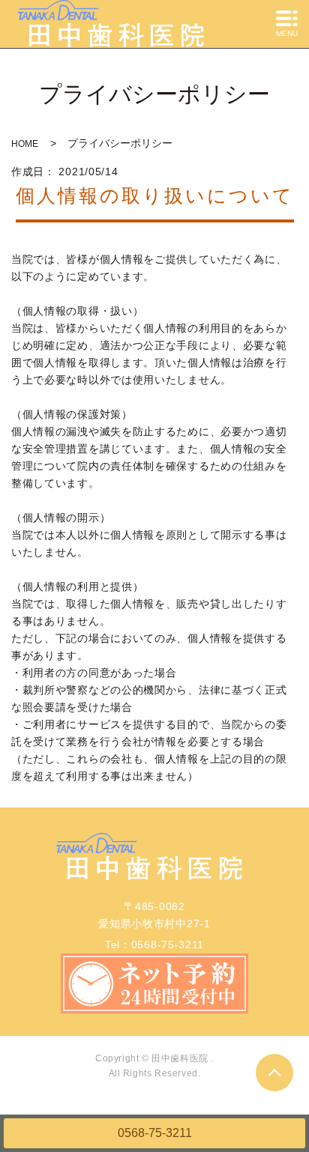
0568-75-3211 (155, 1133)
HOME (24, 144)
